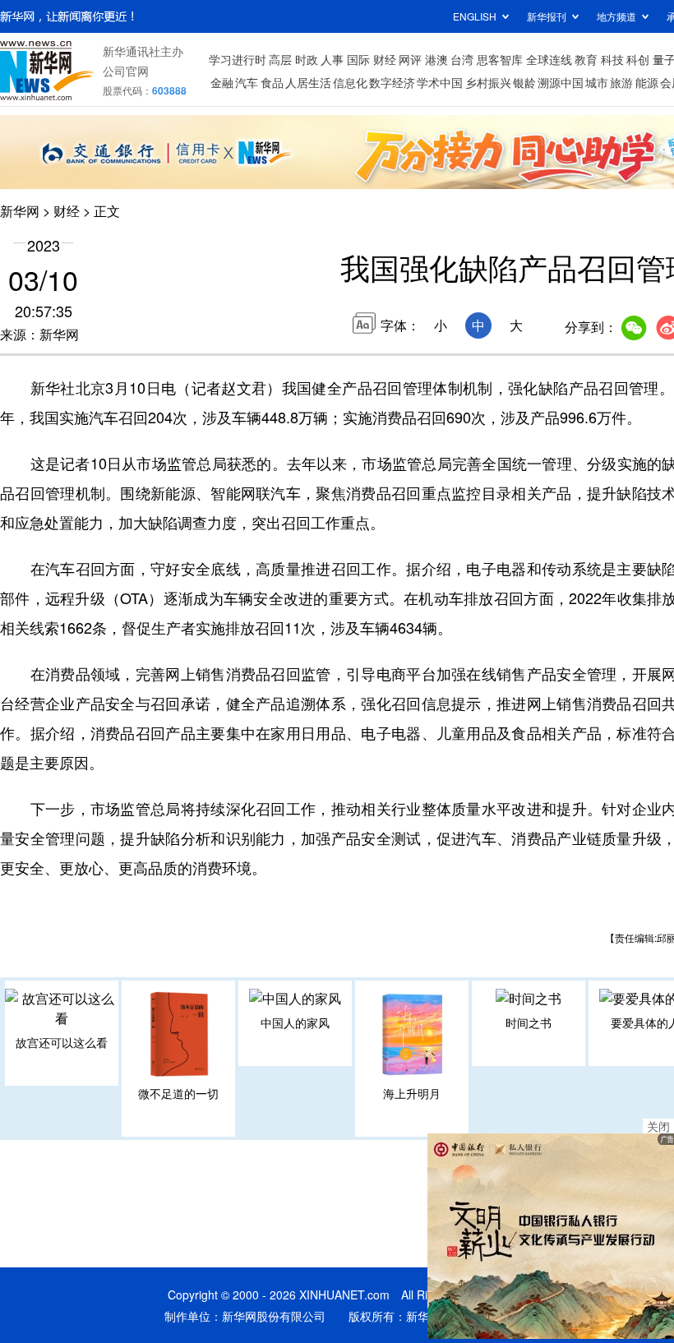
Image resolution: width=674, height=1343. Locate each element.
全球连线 (549, 59)
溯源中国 (561, 82)
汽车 (246, 82)
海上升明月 (412, 1093)
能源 (646, 82)
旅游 (621, 82)
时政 (306, 59)
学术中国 (440, 82)
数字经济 (392, 82)
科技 (612, 59)
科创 (637, 59)
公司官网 (126, 70)
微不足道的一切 (178, 1093)
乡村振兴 (488, 82)
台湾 (461, 59)
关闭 (658, 1126)
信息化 (350, 82)
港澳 (436, 59)
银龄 (524, 82)
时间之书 (528, 1022)
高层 (280, 59)
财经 (384, 59)
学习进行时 (237, 59)
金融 (221, 82)
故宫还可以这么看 (62, 1042)
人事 (332, 59)
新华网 (19, 210)
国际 (358, 59)
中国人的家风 (295, 1022)
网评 (410, 59)
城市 (596, 82)
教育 (586, 59)
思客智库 (500, 59)
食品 (272, 82)
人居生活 (308, 82)
